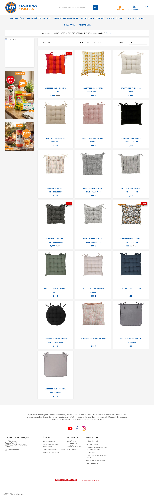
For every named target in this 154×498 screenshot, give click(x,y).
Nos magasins (134, 9)
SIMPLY (55, 292)
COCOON (93, 142)
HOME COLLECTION (130, 142)
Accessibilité (90, 452)
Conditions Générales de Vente (54, 449)
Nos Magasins (72, 449)
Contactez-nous (92, 464)
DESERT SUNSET (93, 92)
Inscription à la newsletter (95, 461)
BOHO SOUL (130, 92)
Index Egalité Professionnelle (72, 442)
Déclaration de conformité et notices (96, 456)
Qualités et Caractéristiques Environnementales (96, 448)
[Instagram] (84, 428)
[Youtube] (70, 428)
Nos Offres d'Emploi (74, 446)
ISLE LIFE (55, 92)
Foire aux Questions (93, 444)
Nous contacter (13, 450)
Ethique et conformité (51, 452)
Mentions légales (49, 441)
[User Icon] (146, 7)
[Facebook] (77, 428)
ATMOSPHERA (131, 342)
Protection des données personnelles (51, 445)
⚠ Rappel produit (92, 441)
